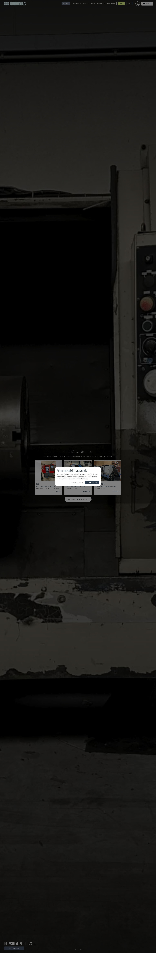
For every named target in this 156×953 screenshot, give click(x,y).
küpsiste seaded (77, 483)
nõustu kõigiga (92, 483)
